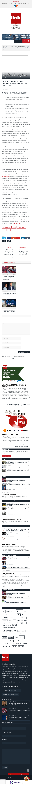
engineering (5, 620)
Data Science (19, 91)
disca (18, 617)
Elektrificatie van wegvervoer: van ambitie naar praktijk (18, 484)
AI (14, 611)
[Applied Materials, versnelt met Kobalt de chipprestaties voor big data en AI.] (16, 66)
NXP (15, 634)
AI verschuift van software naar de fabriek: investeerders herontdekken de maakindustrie (16, 602)
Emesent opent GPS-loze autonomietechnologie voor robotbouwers (17, 505)
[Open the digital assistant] (26, 778)
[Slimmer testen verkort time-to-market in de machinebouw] (9, 270)
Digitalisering (12, 617)
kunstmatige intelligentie (9, 627)
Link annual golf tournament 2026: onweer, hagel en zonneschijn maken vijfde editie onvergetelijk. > (18, 405)
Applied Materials (6, 227)
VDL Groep (20, 646)
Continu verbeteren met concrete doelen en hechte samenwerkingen (16, 463)
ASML (20, 611)
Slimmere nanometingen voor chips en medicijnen (9, 310)
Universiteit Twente (20, 644)
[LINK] (16, 20)
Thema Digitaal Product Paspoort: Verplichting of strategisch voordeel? (16, 489)
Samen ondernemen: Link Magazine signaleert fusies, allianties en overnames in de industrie (17, 530)
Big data (14, 91)
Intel (24, 623)
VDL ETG (15, 646)
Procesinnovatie (15, 92)
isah (28, 622)
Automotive (26, 611)
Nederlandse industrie (8, 634)
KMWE (14, 625)
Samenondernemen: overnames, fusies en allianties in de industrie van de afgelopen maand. (18, 538)
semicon (5, 637)
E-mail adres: (5, 690)
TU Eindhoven (7, 644)
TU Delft (18, 640)
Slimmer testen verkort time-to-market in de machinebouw (8, 278)
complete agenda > (6, 492)
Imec (10, 623)
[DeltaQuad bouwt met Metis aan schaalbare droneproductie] (9, 287)
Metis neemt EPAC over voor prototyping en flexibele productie (17, 509)
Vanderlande (5, 646)
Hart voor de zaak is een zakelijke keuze (15, 466)
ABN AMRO (9, 611)
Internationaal (26, 91)
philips (20, 634)
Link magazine (9, 630)
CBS (18, 615)
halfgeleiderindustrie (23, 620)
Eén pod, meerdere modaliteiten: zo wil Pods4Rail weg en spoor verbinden (17, 514)
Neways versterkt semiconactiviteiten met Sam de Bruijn (15, 3)
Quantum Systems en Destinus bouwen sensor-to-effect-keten (17, 534)
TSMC (11, 640)
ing (21, 623)
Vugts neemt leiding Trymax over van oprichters (18, 718)
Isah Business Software (7, 625)
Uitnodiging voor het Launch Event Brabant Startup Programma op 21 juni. (23, 253)
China (23, 615)
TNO (22, 637)
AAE (3, 611)
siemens (10, 637)
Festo (10, 620)
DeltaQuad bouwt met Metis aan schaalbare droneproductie (9, 295)
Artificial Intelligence (7, 91)
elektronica (23, 617)
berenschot (5, 615)
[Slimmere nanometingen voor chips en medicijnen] (9, 304)
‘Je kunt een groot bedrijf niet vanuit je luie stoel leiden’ (17, 470)
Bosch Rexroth (12, 615)
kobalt (4, 230)
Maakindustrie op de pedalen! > (22, 446)
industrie (16, 623)
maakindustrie (21, 631)
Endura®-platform (21, 227)
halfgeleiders (5, 622)
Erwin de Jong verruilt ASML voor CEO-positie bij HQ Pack (18, 703)
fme (14, 620)
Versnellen (16, 93)
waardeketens (22, 93)
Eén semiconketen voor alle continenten (14, 597)
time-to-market (9, 93)
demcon (5, 617)
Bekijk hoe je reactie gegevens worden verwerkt (13, 358)
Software (16, 637)
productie (26, 634)
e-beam (14, 227)
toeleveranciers (6, 640)
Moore (8, 230)
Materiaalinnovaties (6, 92)
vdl (10, 646)
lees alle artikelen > (6, 474)
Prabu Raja (14, 230)
